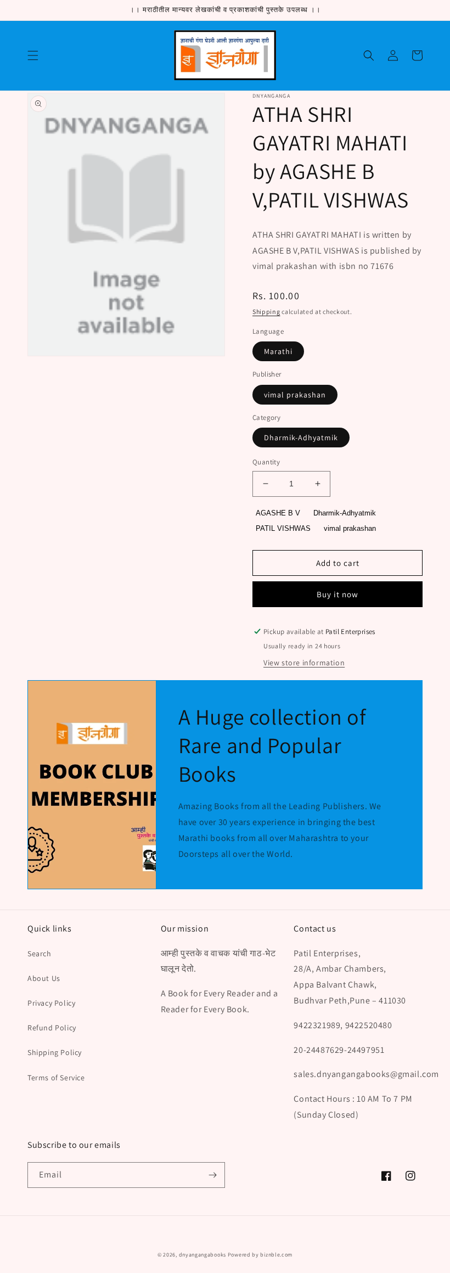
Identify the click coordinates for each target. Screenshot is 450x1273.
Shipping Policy (54, 1052)
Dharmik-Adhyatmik (301, 437)
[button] (33, 55)
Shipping (266, 311)
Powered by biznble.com (260, 1254)
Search (39, 953)
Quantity (266, 462)
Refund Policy (51, 1028)
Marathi (278, 351)
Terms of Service (56, 1078)
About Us (43, 978)
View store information (304, 663)
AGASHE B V (278, 513)
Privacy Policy (51, 1003)
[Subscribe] (212, 1175)
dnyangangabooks (203, 1254)
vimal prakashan (295, 395)
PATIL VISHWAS (283, 528)
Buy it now (337, 594)
